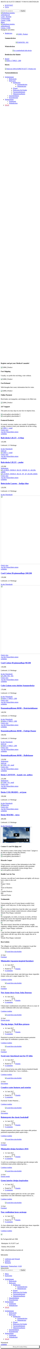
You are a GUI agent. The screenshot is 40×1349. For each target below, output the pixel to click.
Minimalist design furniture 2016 (14, 1149)
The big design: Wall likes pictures (15, 1024)
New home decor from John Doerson (16, 993)
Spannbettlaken (14, 96)
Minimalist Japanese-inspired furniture (17, 961)
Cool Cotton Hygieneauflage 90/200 (16, 663)
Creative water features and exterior (16, 1087)
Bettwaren (12, 81)
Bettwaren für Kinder (20, 90)
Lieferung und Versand (12, 1259)
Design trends (5, 1020)
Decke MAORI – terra (10, 815)
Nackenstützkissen (19, 92)
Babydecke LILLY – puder (12, 462)
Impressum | (5, 1266)
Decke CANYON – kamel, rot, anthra (17, 775)
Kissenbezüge (13, 97)
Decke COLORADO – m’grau (13, 792)
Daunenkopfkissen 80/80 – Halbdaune (17, 755)
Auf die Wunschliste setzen (9, 432)
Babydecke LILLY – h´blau (12, 438)
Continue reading (6, 979)
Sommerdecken (22, 84)
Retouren (8, 1263)
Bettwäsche (13, 79)
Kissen (15, 88)
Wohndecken (13, 103)
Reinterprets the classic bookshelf (14, 1117)
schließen (4, 434)
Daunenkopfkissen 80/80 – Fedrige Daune (18, 731)
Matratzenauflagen (19, 94)
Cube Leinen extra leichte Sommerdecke (17, 685)
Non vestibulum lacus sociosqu (13, 1212)
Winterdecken (21, 86)
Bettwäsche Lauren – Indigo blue (15, 483)
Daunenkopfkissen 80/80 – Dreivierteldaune (19, 708)
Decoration (4, 1083)
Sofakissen (12, 101)
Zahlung (7, 1261)
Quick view (4, 430)
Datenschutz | (13, 1266)
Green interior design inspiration (14, 1180)
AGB (20, 1266)
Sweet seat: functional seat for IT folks (17, 1056)
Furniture (4, 957)
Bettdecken (16, 82)
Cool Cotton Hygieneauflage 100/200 (16, 573)
